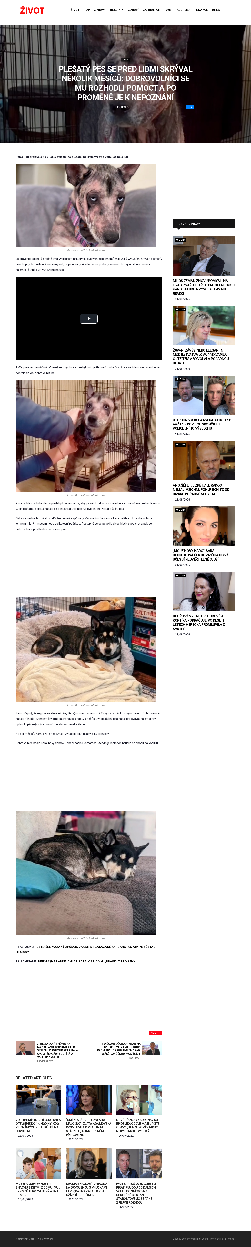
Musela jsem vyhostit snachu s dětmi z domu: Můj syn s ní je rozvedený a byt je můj (38, 1189)
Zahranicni (152, 10)
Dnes (216, 10)
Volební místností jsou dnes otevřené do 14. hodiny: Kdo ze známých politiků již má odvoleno (38, 1125)
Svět (169, 10)
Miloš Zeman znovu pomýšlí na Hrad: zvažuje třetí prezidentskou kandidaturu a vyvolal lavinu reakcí (203, 287)
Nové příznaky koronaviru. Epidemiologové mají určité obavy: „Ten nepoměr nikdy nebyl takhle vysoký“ (137, 1125)
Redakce (201, 10)
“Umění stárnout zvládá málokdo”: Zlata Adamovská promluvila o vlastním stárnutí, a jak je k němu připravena (88, 1127)
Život (75, 10)
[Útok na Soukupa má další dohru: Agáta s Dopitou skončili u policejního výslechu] (204, 395)
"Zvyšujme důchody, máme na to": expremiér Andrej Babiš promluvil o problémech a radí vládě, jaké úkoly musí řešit (118, 1050)
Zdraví (133, 10)
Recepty (117, 10)
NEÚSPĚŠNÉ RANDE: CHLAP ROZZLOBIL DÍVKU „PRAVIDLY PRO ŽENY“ (87, 961)
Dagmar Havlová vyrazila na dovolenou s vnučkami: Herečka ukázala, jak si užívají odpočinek (86, 1189)
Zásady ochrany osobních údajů (190, 1238)
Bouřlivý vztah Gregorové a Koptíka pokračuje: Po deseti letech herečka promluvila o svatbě (199, 622)
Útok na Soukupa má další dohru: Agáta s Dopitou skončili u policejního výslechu (201, 424)
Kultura (183, 10)
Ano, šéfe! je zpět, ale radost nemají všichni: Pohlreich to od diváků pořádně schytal (201, 489)
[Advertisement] (89, 564)
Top (87, 10)
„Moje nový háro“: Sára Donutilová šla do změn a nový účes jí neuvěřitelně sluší (200, 555)
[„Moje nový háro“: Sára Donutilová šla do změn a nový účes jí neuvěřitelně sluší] (204, 526)
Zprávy (100, 10)
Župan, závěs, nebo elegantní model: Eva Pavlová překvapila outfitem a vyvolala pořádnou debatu (201, 356)
